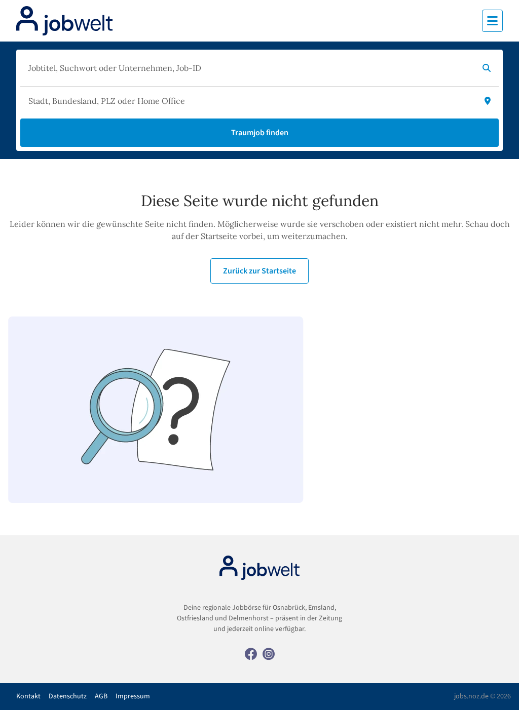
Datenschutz (68, 696)
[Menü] (492, 21)
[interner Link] (64, 20)
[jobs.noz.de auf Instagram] (269, 653)
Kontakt (28, 696)
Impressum (133, 696)
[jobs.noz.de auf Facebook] (251, 653)
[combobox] (249, 68)
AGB (101, 696)
